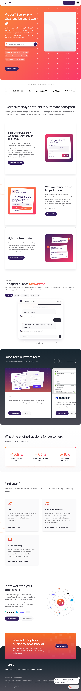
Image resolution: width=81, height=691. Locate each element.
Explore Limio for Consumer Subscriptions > (57, 527)
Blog (11, 669)
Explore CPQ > (51, 214)
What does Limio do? (11, 49)
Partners (17, 669)
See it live (26, 413)
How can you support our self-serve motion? (17, 52)
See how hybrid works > (16, 257)
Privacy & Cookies (16, 687)
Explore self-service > (16, 162)
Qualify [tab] (10, 295)
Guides (33, 669)
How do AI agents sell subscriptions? (15, 59)
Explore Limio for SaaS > (14, 527)
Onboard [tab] (26, 295)
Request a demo (69, 3)
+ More (28, 612)
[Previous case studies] (54, 361)
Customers (25, 669)
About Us (39, 669)
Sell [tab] (18, 295)
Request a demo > (12, 68)
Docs (6, 669)
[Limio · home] (40, 665)
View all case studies (68, 361)
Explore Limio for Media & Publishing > (18, 561)
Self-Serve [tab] (36, 295)
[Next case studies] (58, 361)
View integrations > (12, 618)
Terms (6, 687)
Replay (59, 301)
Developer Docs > (27, 618)
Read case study (14, 413)
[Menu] (77, 2)
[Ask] (35, 44)
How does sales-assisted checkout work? (16, 55)
